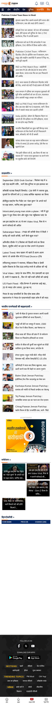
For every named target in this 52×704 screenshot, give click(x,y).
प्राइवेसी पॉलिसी (31, 691)
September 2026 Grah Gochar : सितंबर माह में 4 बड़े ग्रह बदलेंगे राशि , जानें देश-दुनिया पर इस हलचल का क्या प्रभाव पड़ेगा (25, 184)
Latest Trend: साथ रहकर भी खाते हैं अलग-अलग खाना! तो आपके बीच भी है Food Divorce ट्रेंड (23, 254)
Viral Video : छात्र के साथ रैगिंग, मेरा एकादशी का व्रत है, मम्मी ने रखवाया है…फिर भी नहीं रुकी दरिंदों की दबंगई (26, 275)
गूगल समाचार (37, 670)
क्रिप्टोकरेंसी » (8, 517)
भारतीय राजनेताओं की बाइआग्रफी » (17, 306)
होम (8, 9)
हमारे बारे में (19, 687)
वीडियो (30, 666)
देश (24, 9)
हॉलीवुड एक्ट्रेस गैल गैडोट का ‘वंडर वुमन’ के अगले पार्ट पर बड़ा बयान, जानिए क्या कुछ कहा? (25, 203)
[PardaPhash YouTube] (33, 648)
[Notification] (36, 4)
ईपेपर (26, 670)
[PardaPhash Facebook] (19, 648)
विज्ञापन (19, 691)
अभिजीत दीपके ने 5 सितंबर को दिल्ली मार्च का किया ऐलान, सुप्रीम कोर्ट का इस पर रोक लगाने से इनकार (23, 244)
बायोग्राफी (16, 670)
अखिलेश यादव (41, 681)
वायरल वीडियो (27, 681)
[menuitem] (8, 9)
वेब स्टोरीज (40, 666)
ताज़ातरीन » (7, 173)
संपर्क (30, 687)
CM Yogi (42, 676)
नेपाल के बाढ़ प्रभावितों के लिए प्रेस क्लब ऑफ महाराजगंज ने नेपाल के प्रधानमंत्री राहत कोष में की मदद (25, 296)
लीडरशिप (40, 687)
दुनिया (31, 9)
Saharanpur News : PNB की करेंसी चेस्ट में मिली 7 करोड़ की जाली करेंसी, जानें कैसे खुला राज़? (25, 234)
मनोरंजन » (6, 459)
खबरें (21, 666)
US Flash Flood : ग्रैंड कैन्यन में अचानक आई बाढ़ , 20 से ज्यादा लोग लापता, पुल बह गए (25, 285)
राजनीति (40, 9)
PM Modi (30, 676)
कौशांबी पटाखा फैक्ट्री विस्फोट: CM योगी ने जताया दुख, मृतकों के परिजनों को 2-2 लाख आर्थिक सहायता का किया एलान (26, 194)
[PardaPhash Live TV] (42, 4)
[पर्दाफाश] (10, 5)
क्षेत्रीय (16, 9)
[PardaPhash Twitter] (26, 648)
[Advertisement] (26, 606)
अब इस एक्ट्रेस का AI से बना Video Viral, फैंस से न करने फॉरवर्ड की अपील (24, 223)
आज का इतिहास (12, 681)
